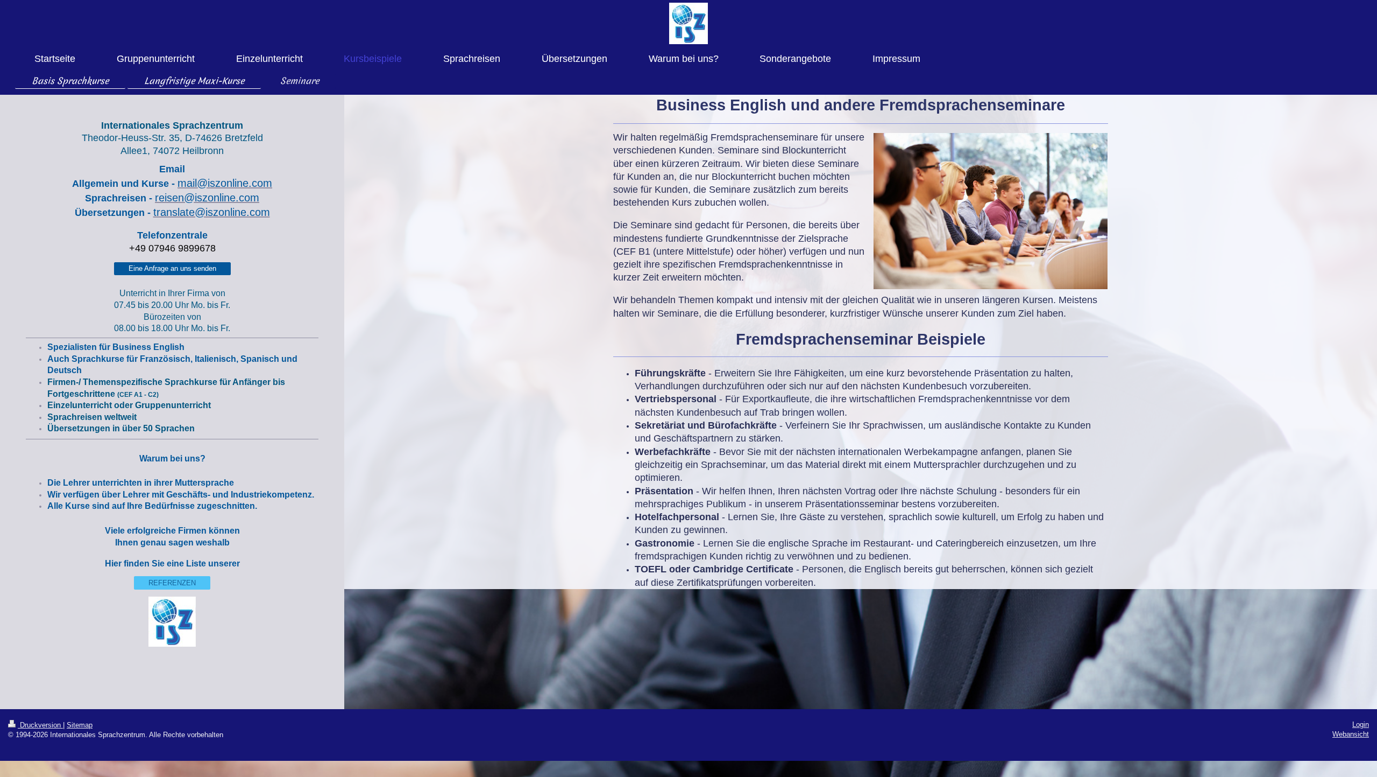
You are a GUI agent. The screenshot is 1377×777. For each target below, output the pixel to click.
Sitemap (80, 725)
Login (1360, 724)
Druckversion (40, 725)
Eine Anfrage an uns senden (172, 268)
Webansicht (1350, 734)
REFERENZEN (172, 583)
